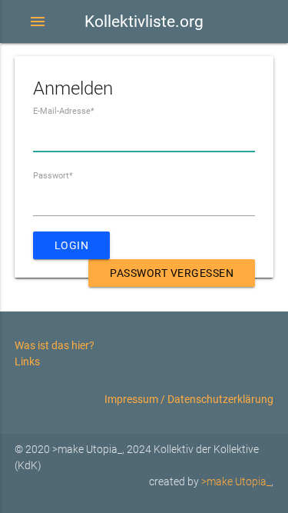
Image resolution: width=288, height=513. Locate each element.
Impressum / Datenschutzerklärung (188, 399)
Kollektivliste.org (144, 21)
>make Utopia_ (236, 481)
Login (72, 245)
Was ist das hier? (54, 345)
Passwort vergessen (171, 273)
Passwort (53, 176)
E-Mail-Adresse (63, 111)
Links (27, 361)
